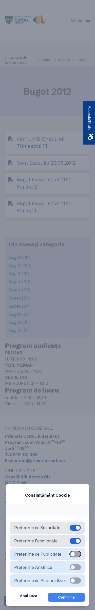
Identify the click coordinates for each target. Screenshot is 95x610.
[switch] (75, 554)
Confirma (66, 597)
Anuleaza (28, 595)
